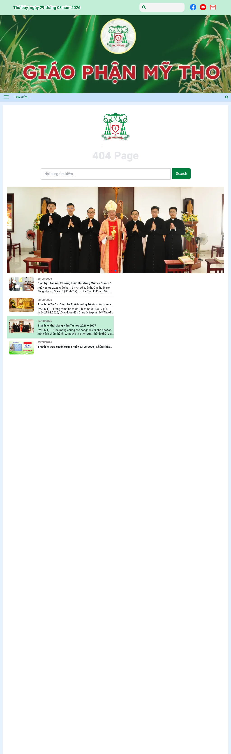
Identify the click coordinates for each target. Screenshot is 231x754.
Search (181, 173)
